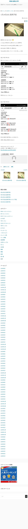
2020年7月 (3, 441)
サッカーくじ (4, 230)
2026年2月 (3, 282)
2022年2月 (3, 396)
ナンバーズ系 (4, 235)
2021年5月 (3, 418)
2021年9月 (3, 408)
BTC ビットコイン (5, 213)
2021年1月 (3, 427)
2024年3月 (3, 337)
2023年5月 (3, 361)
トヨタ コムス (4, 232)
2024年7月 (3, 327)
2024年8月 (3, 325)
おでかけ (3, 228)
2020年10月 (3, 434)
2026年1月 (3, 285)
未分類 (2, 247)
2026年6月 (3, 273)
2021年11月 (3, 403)
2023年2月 (3, 368)
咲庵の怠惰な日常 (14, 1)
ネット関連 (3, 237)
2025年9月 (3, 294)
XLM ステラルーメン (6, 223)
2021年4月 (3, 420)
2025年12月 (3, 287)
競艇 (2, 249)
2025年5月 (3, 304)
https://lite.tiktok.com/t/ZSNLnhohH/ (8, 150)
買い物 (2, 256)
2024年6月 (3, 330)
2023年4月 (3, 363)
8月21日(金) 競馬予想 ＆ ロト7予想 (9, 199)
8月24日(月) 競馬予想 (5, 192)
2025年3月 (3, 308)
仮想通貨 (3, 239)
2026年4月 (3, 277)
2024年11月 (3, 318)
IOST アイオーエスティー (7, 216)
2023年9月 (3, 351)
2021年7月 (3, 413)
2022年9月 (3, 380)
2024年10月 (3, 320)
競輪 (2, 251)
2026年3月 (3, 280)
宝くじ (2, 244)
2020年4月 (3, 448)
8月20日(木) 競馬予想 (5, 201)
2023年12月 (3, 344)
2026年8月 (3, 268)
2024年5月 (3, 332)
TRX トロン (3, 220)
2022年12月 (3, 372)
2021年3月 (3, 422)
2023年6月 (3, 358)
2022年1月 (3, 399)
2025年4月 (3, 306)
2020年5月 (3, 446)
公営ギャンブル (6, 166)
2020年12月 (3, 429)
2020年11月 (3, 432)
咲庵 (26, 21)
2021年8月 (3, 410)
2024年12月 (3, 315)
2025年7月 (3, 299)
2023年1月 (3, 370)
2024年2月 (3, 339)
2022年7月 (3, 384)
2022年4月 (3, 391)
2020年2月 (3, 453)
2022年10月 (3, 377)
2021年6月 (3, 415)
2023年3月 (3, 365)
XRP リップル (4, 225)
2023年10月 (3, 349)
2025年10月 (3, 292)
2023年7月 (3, 356)
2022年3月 (3, 394)
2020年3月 (3, 451)
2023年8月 (3, 353)
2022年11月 (3, 375)
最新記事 (11, 154)
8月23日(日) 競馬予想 (5, 194)
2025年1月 (3, 313)
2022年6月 (3, 387)
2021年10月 (3, 406)
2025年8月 (3, 296)
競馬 (12, 166)
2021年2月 (3, 425)
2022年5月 (3, 389)
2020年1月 (3, 456)
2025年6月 (3, 301)
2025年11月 (3, 289)
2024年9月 (3, 323)
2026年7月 (3, 270)
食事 (2, 259)
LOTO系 (3, 218)
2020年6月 (3, 444)
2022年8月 (3, 382)
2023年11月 (3, 346)
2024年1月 (3, 342)
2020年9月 (3, 437)
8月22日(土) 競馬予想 (5, 197)
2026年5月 (3, 275)
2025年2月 (3, 311)
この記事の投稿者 (5, 154)
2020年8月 (3, 439)
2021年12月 (3, 401)
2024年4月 (3, 335)
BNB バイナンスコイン (6, 211)
